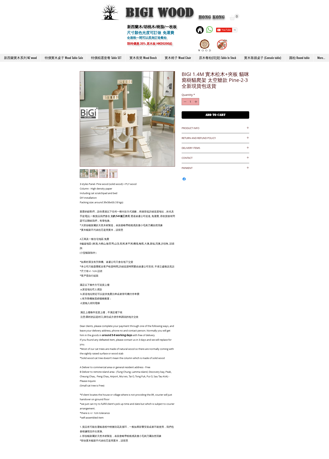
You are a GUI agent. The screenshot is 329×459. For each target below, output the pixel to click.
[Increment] (196, 101)
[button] (234, 17)
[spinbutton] (190, 101)
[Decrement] (184, 101)
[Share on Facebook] (184, 179)
